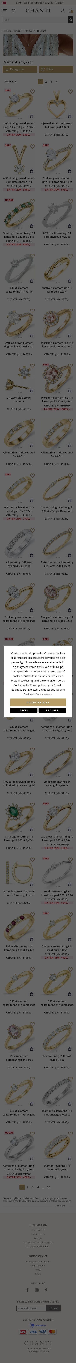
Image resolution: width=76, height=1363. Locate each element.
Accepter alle (38, 702)
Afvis (23, 710)
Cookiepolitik (37, 685)
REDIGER (52, 710)
